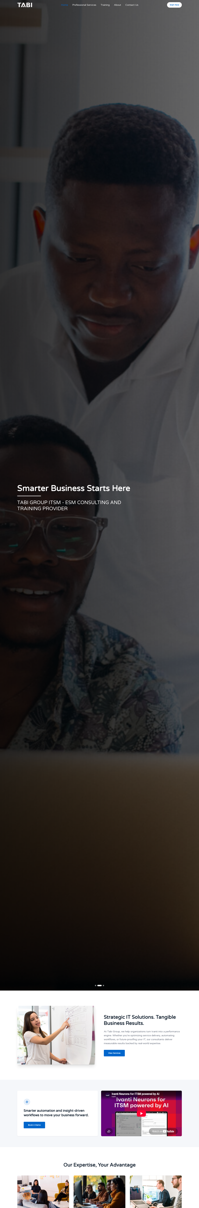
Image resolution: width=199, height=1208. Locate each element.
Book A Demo (34, 1125)
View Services (114, 1053)
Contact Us (131, 4)
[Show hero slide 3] (103, 985)
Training (105, 4)
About (117, 4)
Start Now (174, 5)
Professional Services (84, 4)
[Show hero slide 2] (101, 985)
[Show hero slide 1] (97, 985)
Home (64, 4)
